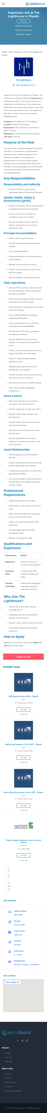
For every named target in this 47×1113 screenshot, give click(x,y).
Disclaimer (9, 1087)
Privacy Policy (10, 1082)
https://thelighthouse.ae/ (25, 85)
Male (23, 925)
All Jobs (8, 1053)
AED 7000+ (18, 915)
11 (9, 889)
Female (17, 925)
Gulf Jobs (8, 1057)
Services (17, 945)
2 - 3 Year (18, 955)
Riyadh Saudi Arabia (24, 26)
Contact (8, 1078)
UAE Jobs (9, 1062)
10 (9, 886)
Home (4, 52)
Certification (34, 965)
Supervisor (18, 935)
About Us (8, 1074)
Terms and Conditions (13, 1091)
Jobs (10, 52)
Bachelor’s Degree (21, 965)
